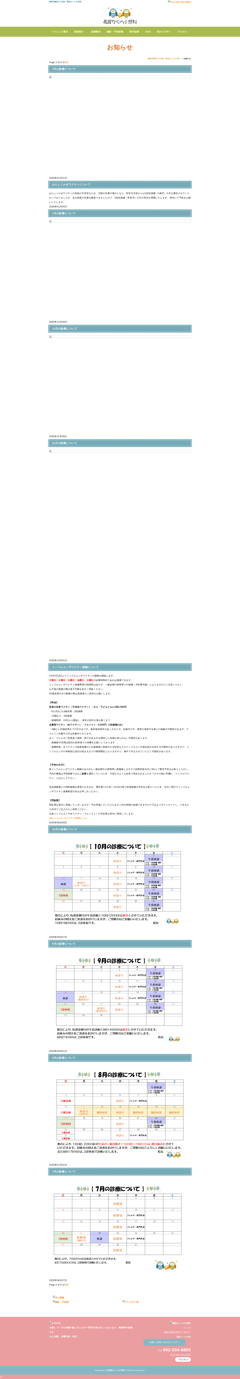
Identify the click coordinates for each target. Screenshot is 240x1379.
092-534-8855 (177, 1350)
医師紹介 (79, 31)
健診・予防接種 (115, 31)
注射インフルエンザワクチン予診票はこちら (68, 818)
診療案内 (96, 31)
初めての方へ (164, 31)
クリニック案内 (60, 31)
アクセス (182, 31)
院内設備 (134, 31)
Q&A (148, 31)
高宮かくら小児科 (116, 1370)
